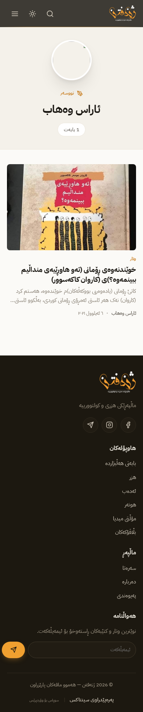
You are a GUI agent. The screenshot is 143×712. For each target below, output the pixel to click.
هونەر (130, 505)
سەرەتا (129, 568)
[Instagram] (109, 425)
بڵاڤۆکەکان (125, 532)
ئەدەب (129, 491)
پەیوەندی (126, 595)
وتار (133, 258)
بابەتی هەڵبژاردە (120, 463)
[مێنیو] (14, 13)
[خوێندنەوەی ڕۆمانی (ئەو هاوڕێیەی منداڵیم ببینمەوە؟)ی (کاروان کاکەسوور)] (71, 207)
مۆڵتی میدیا (124, 518)
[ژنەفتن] (122, 13)
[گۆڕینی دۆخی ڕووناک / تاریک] (32, 13)
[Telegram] (90, 425)
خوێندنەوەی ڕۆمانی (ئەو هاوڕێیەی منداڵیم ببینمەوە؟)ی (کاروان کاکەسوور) (78, 274)
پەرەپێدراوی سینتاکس (92, 700)
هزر (132, 477)
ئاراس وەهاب (123, 313)
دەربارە (129, 582)
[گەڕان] (50, 13)
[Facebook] (128, 425)
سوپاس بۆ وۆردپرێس (44, 700)
